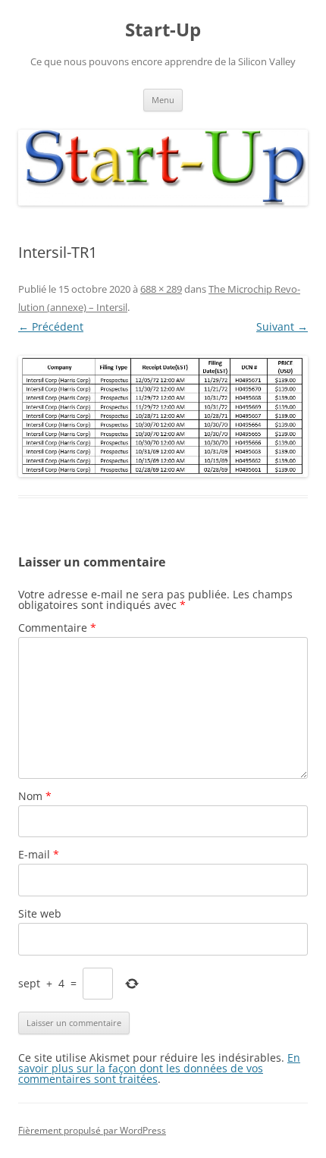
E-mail (38, 854)
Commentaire (57, 627)
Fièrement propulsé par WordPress (92, 1130)
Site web (39, 913)
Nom (35, 796)
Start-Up (163, 30)
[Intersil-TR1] (163, 416)
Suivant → (282, 326)
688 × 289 (161, 289)
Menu (163, 99)
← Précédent (50, 326)
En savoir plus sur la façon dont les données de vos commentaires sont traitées (159, 1068)
